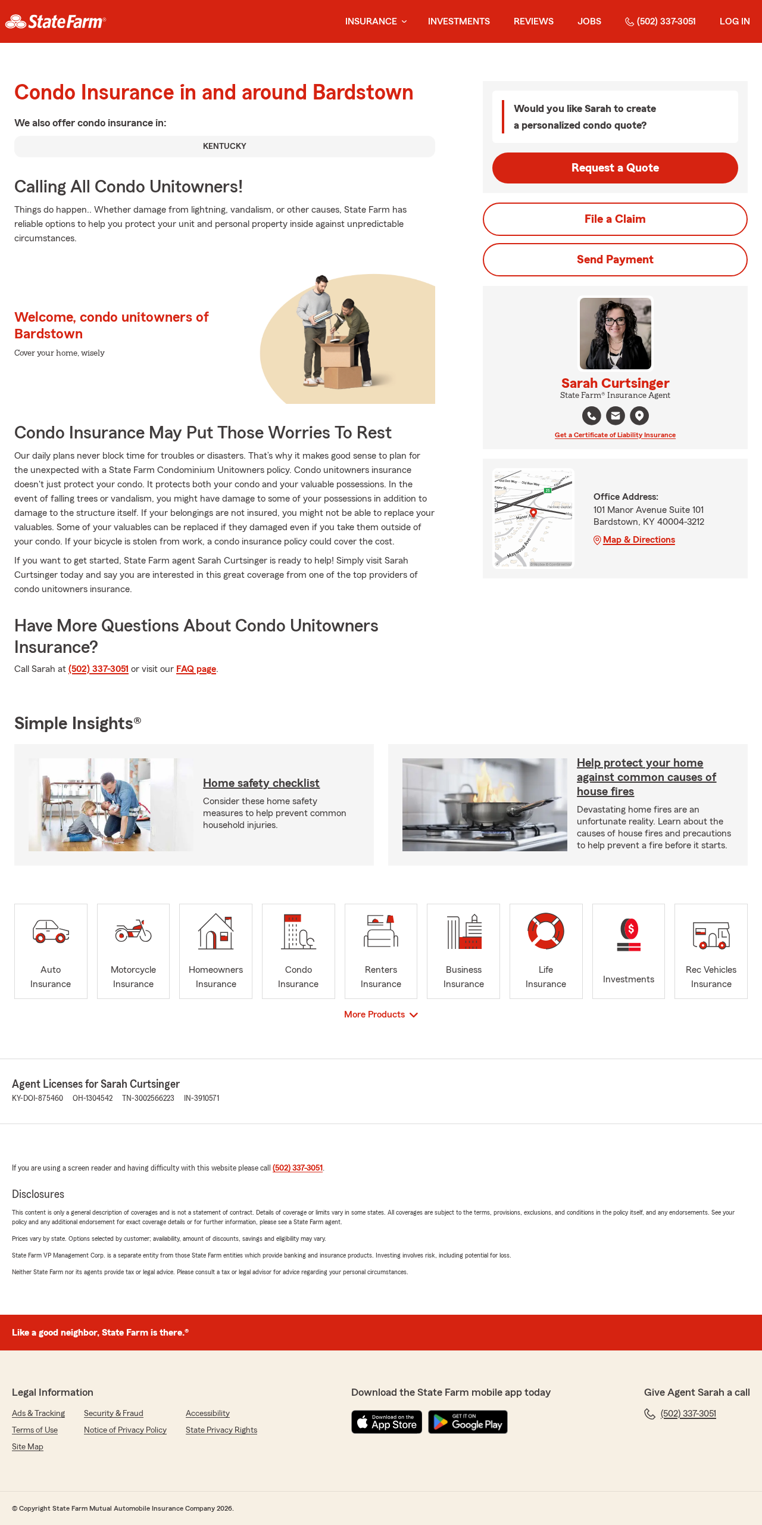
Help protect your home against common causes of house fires (646, 777)
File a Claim (615, 219)
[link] (55, 21)
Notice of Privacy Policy (125, 1430)
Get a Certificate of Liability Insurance (615, 434)
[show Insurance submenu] (402, 21)
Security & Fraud (113, 1413)
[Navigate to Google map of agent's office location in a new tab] (639, 415)
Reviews (534, 21)
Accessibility (208, 1413)
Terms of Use (35, 1430)
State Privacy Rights (221, 1430)
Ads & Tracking (38, 1413)
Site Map (27, 1447)
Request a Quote (615, 168)
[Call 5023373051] (591, 415)
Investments (459, 21)
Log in (735, 21)
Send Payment (615, 260)
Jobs (589, 21)
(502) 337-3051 (666, 21)
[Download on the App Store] (387, 1422)
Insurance (371, 21)
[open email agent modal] (615, 417)
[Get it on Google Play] (468, 1422)
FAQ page (196, 669)
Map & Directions (639, 539)
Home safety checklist (261, 783)
